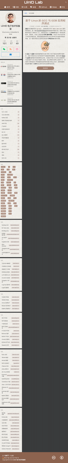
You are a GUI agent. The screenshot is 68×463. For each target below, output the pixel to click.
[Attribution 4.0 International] (62, 458)
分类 (25, 7)
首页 (8, 7)
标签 (34, 7)
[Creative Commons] (54, 458)
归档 (17, 7)
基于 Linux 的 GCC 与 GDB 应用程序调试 (45, 21)
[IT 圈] (4, 49)
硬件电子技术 (10, 69)
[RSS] (10, 49)
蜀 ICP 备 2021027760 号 (11, 458)
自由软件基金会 (41, 30)
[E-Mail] (10, 54)
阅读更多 (45, 68)
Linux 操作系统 (44, 26)
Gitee (54, 7)
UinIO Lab (33, 2)
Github (44, 7)
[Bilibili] (17, 49)
